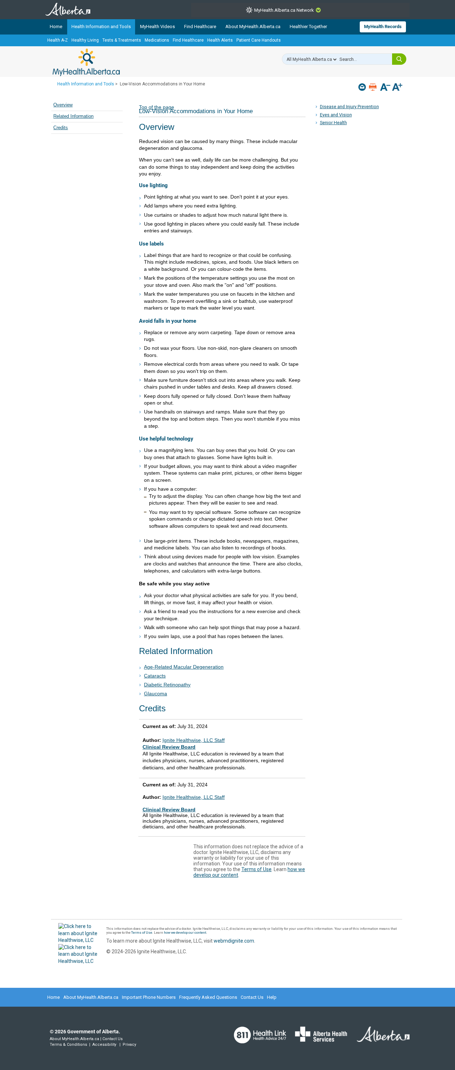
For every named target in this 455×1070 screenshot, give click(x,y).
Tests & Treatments (121, 40)
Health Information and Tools (101, 26)
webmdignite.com (234, 941)
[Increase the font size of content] (397, 87)
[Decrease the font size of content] (385, 87)
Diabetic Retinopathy (167, 684)
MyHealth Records (383, 26)
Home (56, 26)
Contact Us (252, 997)
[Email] (362, 87)
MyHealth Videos (157, 26)
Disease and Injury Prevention (349, 106)
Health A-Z (57, 40)
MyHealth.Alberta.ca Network (284, 10)
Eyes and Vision (336, 114)
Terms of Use (256, 869)
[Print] (373, 87)
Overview (63, 104)
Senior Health (333, 122)
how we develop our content (185, 932)
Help (272, 997)
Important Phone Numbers (149, 997)
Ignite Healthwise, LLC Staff (193, 797)
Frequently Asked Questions (208, 997)
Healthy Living (85, 40)
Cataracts (155, 676)
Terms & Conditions (68, 1044)
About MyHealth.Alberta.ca (252, 26)
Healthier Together (308, 26)
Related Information (73, 116)
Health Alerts (220, 40)
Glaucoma (155, 693)
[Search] (399, 59)
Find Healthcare (200, 26)
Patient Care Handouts (258, 40)
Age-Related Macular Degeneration (184, 667)
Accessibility (104, 1044)
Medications (157, 40)
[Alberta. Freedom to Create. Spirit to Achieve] (379, 1038)
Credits (60, 127)
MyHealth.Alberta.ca (86, 62)
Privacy (129, 1044)
